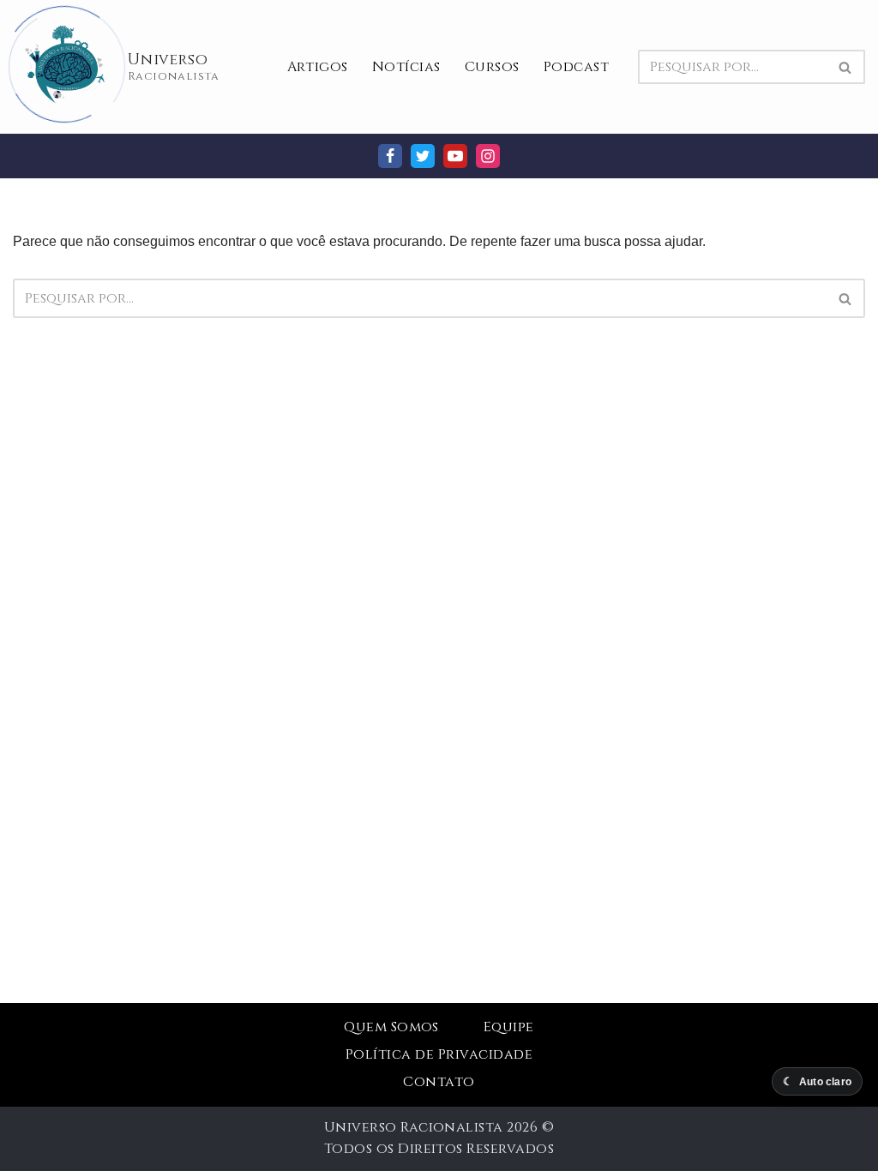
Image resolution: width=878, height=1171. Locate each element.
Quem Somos (391, 1027)
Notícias (406, 66)
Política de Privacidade (439, 1054)
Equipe (509, 1027)
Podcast (576, 66)
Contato (438, 1081)
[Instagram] (488, 156)
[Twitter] (423, 156)
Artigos (317, 66)
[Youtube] (455, 156)
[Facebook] (390, 156)
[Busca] (846, 67)
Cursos (492, 66)
